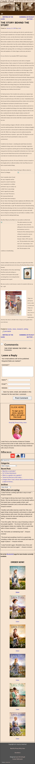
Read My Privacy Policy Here (18, 422)
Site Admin (17, 752)
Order (17, 621)
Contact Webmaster (17, 759)
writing (26, 329)
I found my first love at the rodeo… (12, 477)
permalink (7, 331)
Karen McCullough (20, 757)
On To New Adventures (9, 473)
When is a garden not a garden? (12, 475)
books (10, 329)
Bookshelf (10, 554)
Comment (5, 365)
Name (4, 380)
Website (4, 388)
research (20, 329)
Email (4, 384)
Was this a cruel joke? (9, 471)
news (14, 329)
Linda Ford (7, 762)
